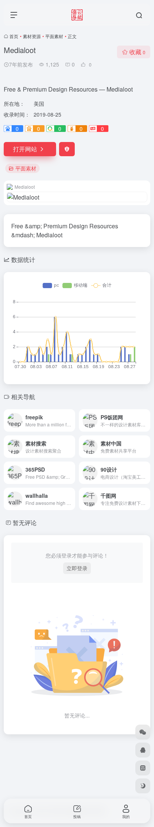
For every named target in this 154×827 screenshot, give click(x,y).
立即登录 (77, 568)
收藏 (137, 51)
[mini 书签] (142, 767)
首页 (13, 36)
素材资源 (32, 36)
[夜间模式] (142, 785)
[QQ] (142, 750)
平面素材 (54, 36)
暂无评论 (25, 522)
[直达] (71, 420)
